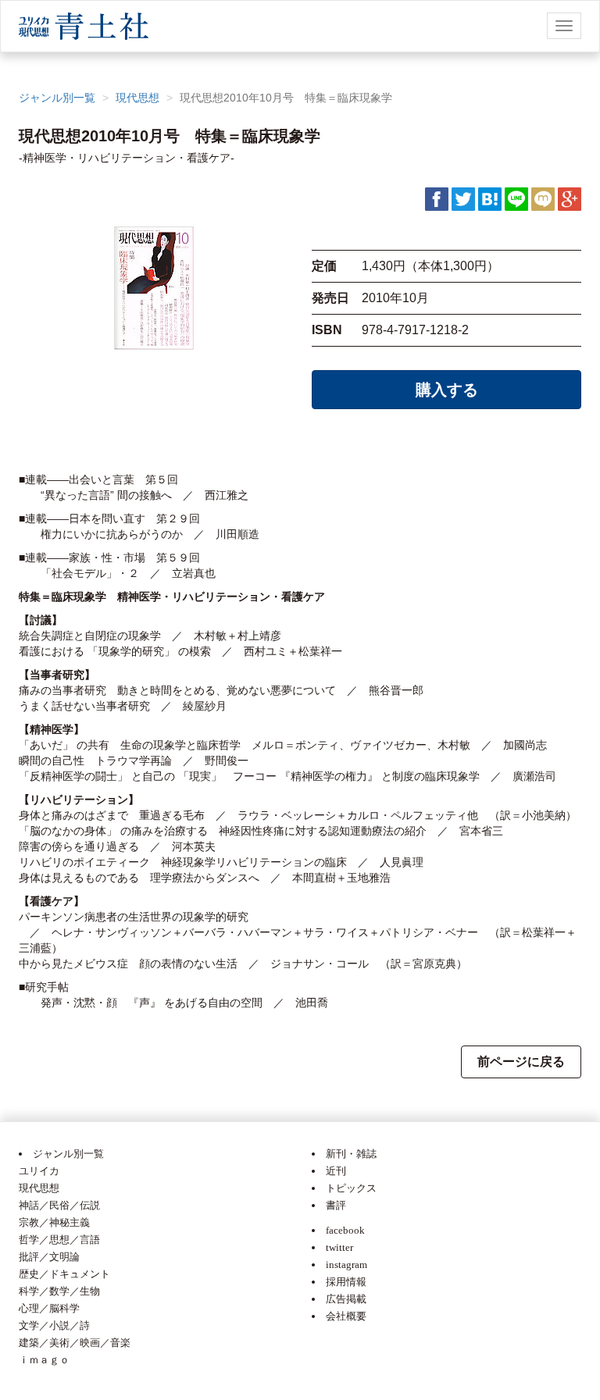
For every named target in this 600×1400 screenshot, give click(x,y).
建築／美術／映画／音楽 (74, 1342)
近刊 (336, 1171)
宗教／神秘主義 (54, 1222)
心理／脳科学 (49, 1308)
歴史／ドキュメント (64, 1274)
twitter (339, 1247)
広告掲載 (346, 1299)
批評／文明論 (49, 1257)
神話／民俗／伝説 (59, 1205)
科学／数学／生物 (59, 1291)
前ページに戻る (521, 1061)
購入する (447, 389)
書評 (336, 1205)
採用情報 (346, 1282)
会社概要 (346, 1316)
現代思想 (137, 97)
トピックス (351, 1188)
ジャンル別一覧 (57, 97)
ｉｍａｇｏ (44, 1360)
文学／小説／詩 (54, 1325)
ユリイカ (39, 1171)
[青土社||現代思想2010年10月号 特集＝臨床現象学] (490, 198)
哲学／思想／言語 (59, 1239)
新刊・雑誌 (351, 1154)
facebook (345, 1230)
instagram (346, 1264)
